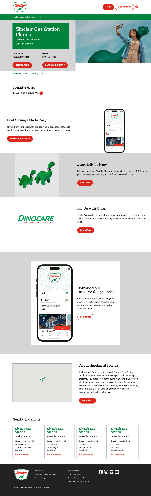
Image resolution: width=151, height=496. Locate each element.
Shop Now (85, 183)
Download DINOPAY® (20, 139)
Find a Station (124, 7)
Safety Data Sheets (73, 471)
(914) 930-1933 (84, 444)
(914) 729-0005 (116, 444)
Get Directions (22, 65)
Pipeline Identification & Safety (78, 481)
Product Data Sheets (74, 474)
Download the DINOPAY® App (45, 474)
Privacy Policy (40, 478)
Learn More (85, 230)
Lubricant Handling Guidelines (77, 478)
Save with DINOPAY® (55, 65)
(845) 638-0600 (20, 444)
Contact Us (39, 471)
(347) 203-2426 (52, 444)
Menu (108, 7)
